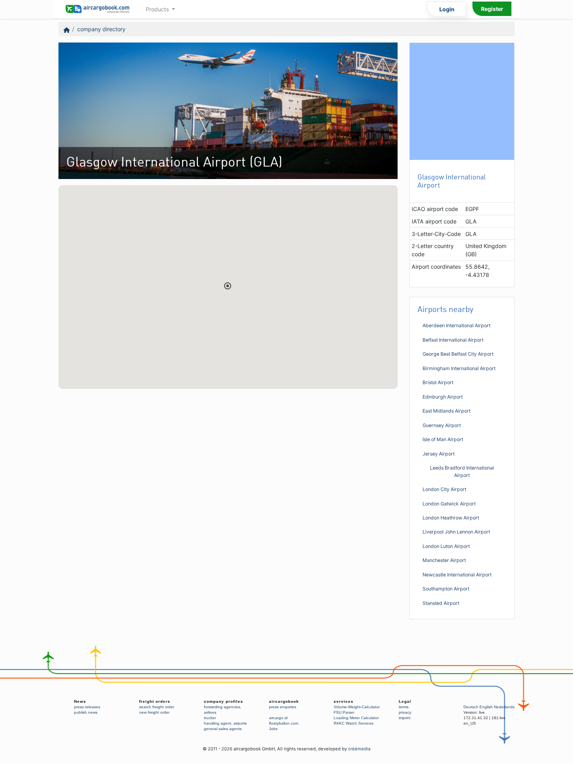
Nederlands (504, 707)
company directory (101, 29)
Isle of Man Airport (443, 439)
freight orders (154, 701)
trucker (210, 718)
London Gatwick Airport (449, 504)
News (80, 701)
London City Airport (444, 489)
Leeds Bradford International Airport (462, 471)
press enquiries (282, 707)
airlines (210, 712)
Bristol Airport (438, 382)
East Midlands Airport (446, 411)
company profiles (223, 701)
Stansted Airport (441, 603)
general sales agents (223, 729)
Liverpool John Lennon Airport (456, 532)
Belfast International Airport (453, 340)
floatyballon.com (283, 723)
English (486, 707)
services (344, 701)
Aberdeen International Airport (456, 325)
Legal (405, 701)
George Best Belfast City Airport (458, 354)
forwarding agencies (222, 707)
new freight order (154, 712)
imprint (404, 718)
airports (240, 723)
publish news (85, 712)
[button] (227, 285)
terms (404, 707)
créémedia (359, 749)
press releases (87, 707)
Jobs (273, 729)
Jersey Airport (439, 454)
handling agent (217, 723)
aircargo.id (278, 718)
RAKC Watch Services (353, 723)
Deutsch (470, 707)
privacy (405, 712)
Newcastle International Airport (457, 575)
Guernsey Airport (442, 425)
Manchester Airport (444, 560)
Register (492, 8)
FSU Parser (344, 712)
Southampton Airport (446, 589)
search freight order (156, 707)
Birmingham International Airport (459, 368)
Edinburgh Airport (443, 397)
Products (158, 9)
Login (447, 9)
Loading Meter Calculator (356, 718)
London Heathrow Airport (451, 518)
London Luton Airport (446, 546)
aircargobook (284, 701)
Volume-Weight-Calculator (357, 707)
